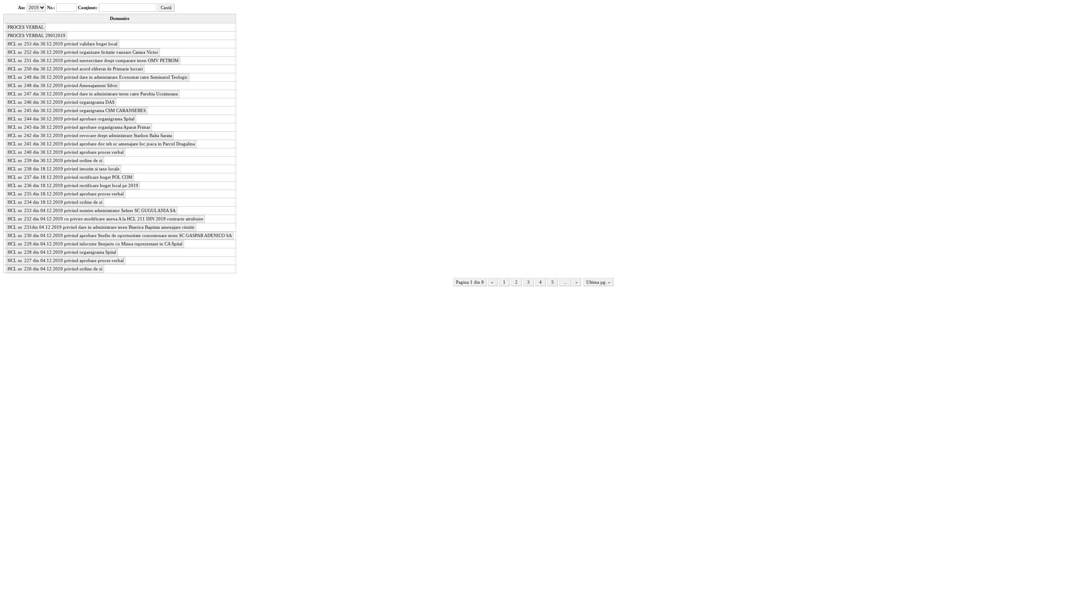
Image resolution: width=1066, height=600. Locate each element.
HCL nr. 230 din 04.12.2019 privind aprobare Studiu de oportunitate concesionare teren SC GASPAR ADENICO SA (119, 235)
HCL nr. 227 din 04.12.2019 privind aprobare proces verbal (65, 260)
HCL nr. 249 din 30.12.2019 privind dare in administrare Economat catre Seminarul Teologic (97, 77)
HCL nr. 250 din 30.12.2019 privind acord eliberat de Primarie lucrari (75, 69)
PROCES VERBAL (25, 27)
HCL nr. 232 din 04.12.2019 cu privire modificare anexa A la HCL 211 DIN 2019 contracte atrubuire (105, 219)
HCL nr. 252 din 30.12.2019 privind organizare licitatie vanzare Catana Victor (82, 52)
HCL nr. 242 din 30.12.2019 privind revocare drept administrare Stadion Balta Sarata (89, 135)
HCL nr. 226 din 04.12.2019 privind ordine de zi (54, 269)
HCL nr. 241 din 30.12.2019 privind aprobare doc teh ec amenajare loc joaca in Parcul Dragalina (101, 144)
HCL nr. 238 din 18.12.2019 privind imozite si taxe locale (63, 169)
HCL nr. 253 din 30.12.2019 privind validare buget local (62, 44)
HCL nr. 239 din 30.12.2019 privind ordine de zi (54, 160)
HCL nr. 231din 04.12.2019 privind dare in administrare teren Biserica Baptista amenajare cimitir (100, 227)
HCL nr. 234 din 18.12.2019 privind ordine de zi (54, 202)
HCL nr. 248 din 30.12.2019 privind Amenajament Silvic (62, 85)
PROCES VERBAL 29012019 (36, 35)
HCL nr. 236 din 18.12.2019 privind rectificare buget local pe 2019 (72, 185)
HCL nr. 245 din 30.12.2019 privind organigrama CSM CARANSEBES (76, 110)
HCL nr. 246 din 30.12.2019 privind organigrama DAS (61, 102)
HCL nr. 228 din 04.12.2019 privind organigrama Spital (61, 252)
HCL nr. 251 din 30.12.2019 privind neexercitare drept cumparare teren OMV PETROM (93, 60)
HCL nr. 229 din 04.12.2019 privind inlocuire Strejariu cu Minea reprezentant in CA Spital (94, 244)
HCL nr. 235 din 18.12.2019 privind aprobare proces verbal (65, 194)
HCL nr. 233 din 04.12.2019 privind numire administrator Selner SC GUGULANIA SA (91, 210)
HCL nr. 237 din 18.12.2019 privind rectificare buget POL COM (69, 177)
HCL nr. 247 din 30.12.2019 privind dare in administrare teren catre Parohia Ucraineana (92, 94)
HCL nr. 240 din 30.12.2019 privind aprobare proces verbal (65, 152)
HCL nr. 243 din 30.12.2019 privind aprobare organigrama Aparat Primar (78, 127)
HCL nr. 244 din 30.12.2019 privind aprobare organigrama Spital (70, 119)
